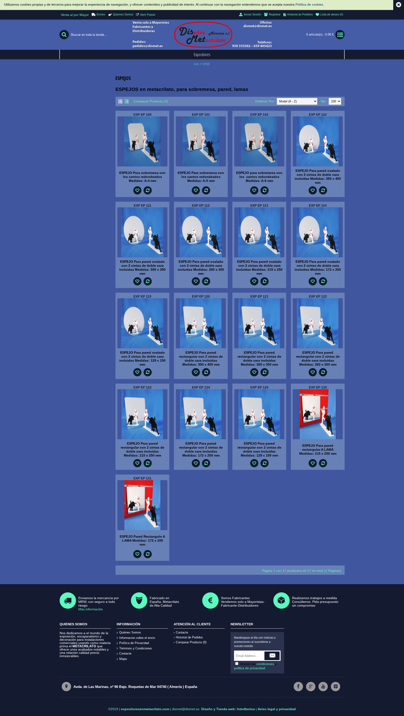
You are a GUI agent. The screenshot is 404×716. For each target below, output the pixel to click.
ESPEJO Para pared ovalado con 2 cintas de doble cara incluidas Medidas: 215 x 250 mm (259, 267)
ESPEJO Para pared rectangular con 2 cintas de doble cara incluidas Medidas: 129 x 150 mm (259, 449)
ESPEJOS (206, 64)
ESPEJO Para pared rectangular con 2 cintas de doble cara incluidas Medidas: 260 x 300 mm (318, 358)
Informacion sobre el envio (137, 638)
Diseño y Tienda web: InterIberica (228, 709)
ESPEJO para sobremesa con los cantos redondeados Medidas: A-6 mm (259, 177)
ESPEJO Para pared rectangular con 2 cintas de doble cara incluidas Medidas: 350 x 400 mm (201, 358)
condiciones (265, 664)
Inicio (196, 64)
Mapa (123, 659)
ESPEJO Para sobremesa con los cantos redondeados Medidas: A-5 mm (201, 177)
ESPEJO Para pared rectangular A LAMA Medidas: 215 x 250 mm (317, 449)
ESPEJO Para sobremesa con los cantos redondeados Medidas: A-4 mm (142, 177)
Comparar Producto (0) (151, 101)
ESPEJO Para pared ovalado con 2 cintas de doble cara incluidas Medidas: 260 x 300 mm (201, 267)
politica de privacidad (249, 668)
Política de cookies (309, 4)
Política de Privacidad (134, 643)
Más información (90, 609)
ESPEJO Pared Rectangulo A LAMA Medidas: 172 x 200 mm (142, 540)
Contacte (125, 653)
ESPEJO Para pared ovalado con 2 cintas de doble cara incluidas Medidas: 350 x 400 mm (318, 176)
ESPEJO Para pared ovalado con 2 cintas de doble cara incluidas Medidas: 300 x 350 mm (142, 267)
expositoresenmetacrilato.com (145, 709)
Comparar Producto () (191, 642)
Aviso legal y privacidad (277, 709)
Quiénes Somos (130, 632)
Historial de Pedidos (189, 637)
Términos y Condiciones (135, 648)
